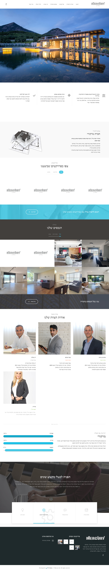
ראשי (77, 4)
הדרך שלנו (38, 4)
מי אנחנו (46, 4)
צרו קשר (31, 4)
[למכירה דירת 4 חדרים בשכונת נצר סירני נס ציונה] (77, 547)
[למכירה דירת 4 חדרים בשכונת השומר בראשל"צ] (66, 541)
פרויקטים (61, 4)
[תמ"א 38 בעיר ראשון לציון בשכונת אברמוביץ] (71, 547)
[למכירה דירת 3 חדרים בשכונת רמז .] (77, 541)
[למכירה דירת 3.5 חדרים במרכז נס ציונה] (71, 541)
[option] (54, 487)
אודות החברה (70, 4)
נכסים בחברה (53, 4)
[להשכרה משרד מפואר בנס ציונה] (60, 541)
